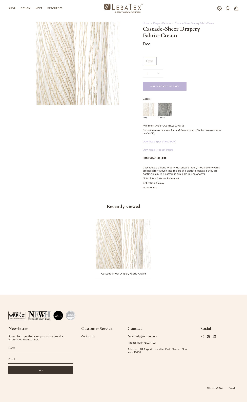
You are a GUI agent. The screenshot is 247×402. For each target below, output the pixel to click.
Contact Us (88, 336)
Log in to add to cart (164, 86)
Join (40, 370)
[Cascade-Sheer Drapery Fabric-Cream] (123, 244)
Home (146, 23)
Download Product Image (158, 149)
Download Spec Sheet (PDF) (159, 141)
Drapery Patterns (162, 23)
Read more (150, 188)
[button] (12, 8)
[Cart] (236, 8)
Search (232, 388)
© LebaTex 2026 (215, 388)
